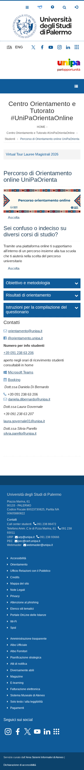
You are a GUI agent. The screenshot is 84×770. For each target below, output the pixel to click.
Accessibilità (18, 558)
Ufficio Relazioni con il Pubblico (30, 570)
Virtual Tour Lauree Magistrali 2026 (32, 154)
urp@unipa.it (26, 537)
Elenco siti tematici (22, 608)
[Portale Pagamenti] (40, 7)
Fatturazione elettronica (25, 689)
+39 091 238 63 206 (19, 353)
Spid (13, 627)
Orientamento (19, 564)
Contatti (12, 519)
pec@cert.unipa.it (29, 541)
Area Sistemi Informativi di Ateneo (44, 757)
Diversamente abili (22, 670)
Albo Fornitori (18, 651)
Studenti (10, 139)
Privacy (15, 596)
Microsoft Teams (20, 372)
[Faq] (52, 7)
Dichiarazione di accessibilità (20, 764)
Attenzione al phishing (24, 602)
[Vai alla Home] (42, 21)
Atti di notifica (18, 663)
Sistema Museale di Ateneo (27, 695)
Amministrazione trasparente (28, 638)
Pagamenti (17, 708)
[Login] (76, 7)
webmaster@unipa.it (40, 545)
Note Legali (17, 590)
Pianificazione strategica (25, 657)
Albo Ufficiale (18, 645)
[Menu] (76, 86)
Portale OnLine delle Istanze (28, 615)
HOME (41, 127)
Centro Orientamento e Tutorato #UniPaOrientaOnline (42, 111)
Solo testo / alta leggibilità (26, 701)
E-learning (17, 682)
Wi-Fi (13, 621)
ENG (19, 47)
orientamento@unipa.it (25, 331)
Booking (14, 380)
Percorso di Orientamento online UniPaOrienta (49, 139)
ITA (9, 47)
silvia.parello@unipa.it (20, 433)
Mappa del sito (19, 583)
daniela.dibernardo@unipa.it (29, 399)
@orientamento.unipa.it (25, 338)
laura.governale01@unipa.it (24, 421)
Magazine (16, 676)
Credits (14, 577)
